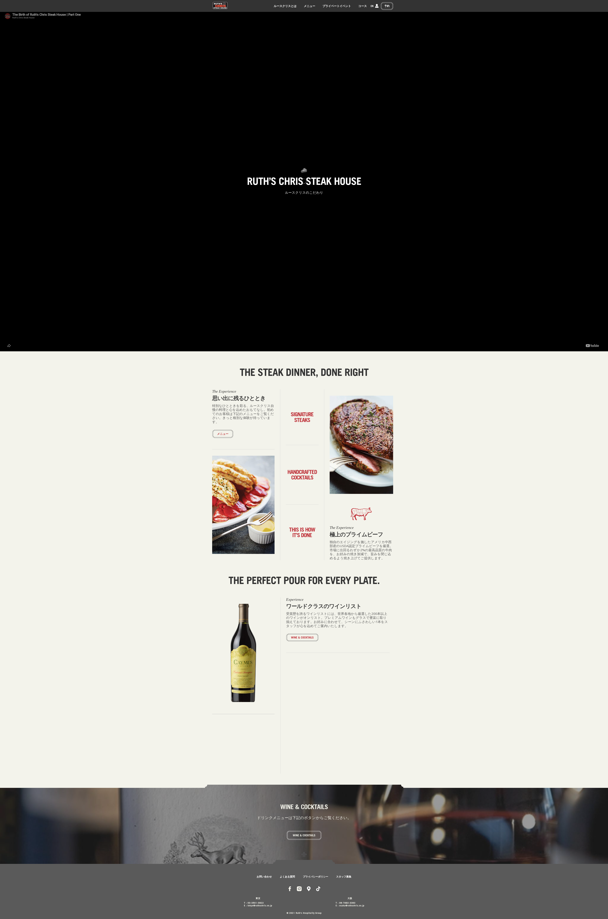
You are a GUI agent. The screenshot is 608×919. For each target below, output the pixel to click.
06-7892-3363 (347, 902)
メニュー (309, 6)
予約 (387, 5)
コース (362, 6)
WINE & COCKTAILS (302, 637)
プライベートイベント (337, 6)
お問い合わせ (264, 876)
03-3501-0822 (256, 902)
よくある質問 (287, 876)
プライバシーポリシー (315, 876)
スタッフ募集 (343, 876)
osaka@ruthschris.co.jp (351, 905)
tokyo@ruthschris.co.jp (260, 905)
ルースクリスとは (285, 6)
